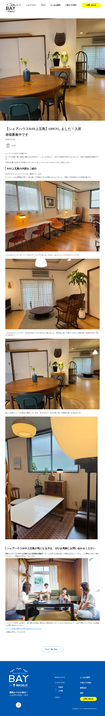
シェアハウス (31, 5)
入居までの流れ (71, 5)
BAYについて (16, 5)
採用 (81, 693)
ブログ (43, 5)
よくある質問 (55, 5)
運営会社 (83, 688)
